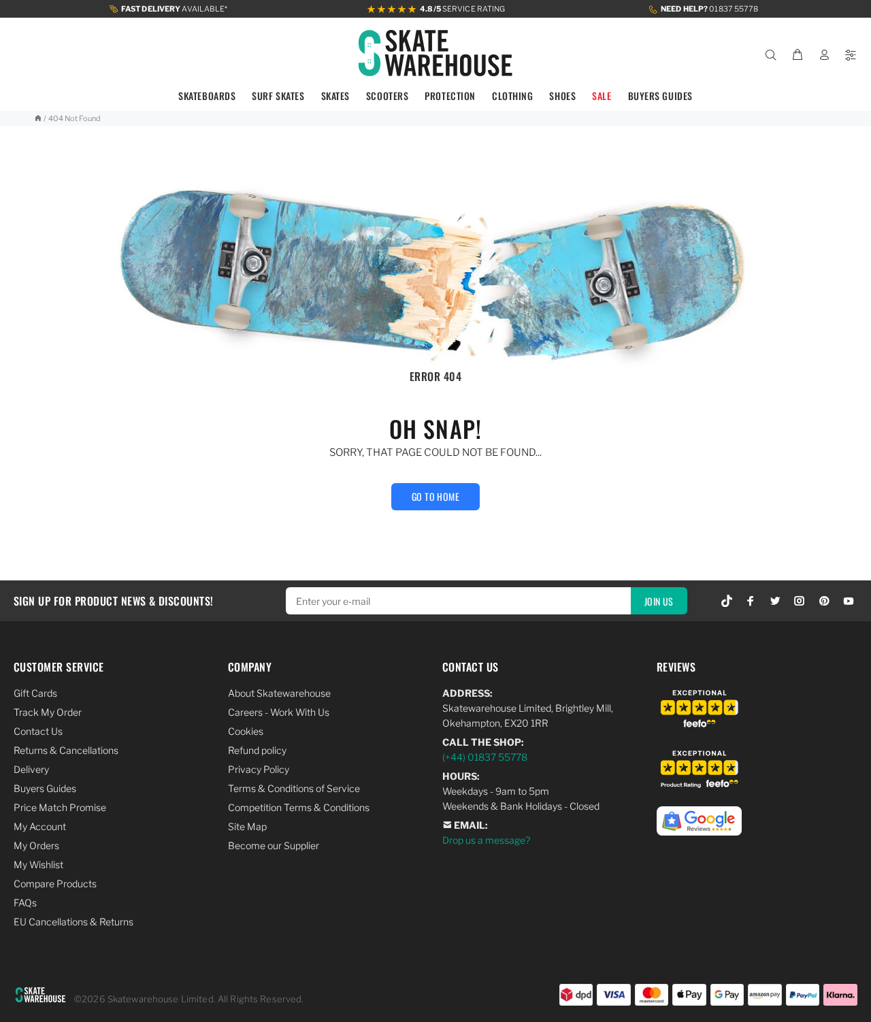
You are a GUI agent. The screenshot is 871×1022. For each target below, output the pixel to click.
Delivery (31, 769)
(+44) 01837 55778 (484, 757)
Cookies (245, 731)
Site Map (247, 826)
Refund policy (257, 750)
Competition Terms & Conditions (298, 807)
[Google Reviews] (699, 813)
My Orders (36, 845)
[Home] (38, 118)
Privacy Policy (258, 769)
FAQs (25, 902)
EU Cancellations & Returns (73, 921)
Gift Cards (35, 693)
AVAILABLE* (174, 9)
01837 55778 (709, 9)
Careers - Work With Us (278, 712)
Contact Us (38, 731)
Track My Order (48, 712)
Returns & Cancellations (66, 750)
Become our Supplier (273, 845)
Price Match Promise (60, 807)
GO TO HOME (435, 496)
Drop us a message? (486, 840)
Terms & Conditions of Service (294, 788)
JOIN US (659, 601)
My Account (40, 826)
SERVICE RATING (462, 9)
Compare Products (55, 883)
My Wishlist (38, 864)
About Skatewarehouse (279, 693)
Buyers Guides (45, 788)
